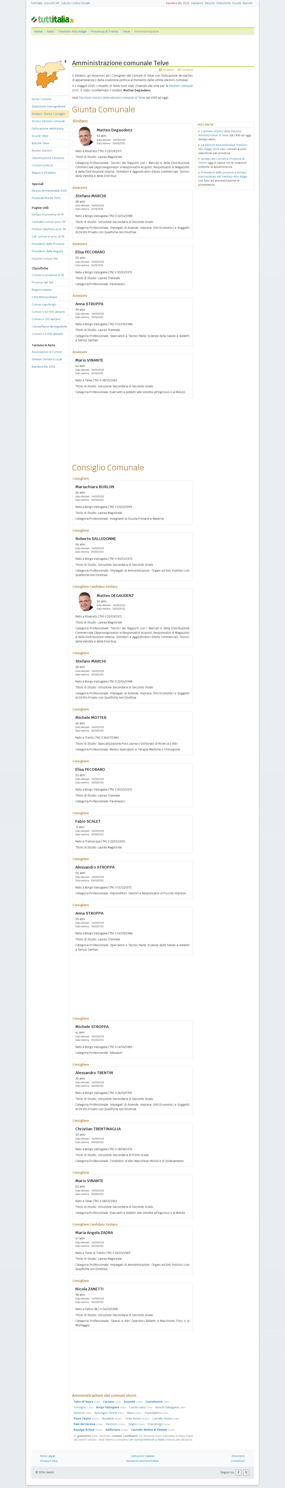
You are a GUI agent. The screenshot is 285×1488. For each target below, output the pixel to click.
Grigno (136, 1424)
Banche (247, 3)
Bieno (134, 1413)
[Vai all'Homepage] (54, 19)
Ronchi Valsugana (170, 1407)
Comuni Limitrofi (42, 165)
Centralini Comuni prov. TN (48, 222)
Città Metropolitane (44, 297)
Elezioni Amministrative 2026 (49, 190)
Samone (83, 1413)
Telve (126, 31)
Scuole (236, 3)
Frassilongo (159, 1424)
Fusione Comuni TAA (45, 258)
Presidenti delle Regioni (47, 251)
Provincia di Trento (104, 31)
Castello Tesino (166, 1418)
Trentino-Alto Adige (72, 31)
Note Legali (47, 1456)
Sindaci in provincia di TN (47, 214)
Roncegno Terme (109, 1413)
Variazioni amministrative (142, 1461)
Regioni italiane (42, 290)
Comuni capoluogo (44, 304)
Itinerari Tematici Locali (47, 359)
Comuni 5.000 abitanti (47, 334)
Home (38, 31)
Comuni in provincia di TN (48, 275)
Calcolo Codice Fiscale (75, 3)
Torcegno (83, 1407)
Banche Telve (40, 143)
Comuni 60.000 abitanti (48, 312)
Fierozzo (115, 1424)
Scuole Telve (40, 136)
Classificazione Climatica (48, 158)
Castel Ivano (140, 1407)
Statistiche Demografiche (49, 106)
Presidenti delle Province (48, 244)
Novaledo (112, 1418)
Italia (50, 31)
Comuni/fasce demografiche (49, 326)
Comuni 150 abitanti (46, 319)
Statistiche (223, 3)
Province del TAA (42, 282)
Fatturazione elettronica (47, 128)
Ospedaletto (156, 1413)
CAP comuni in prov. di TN (48, 236)
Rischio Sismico (42, 150)
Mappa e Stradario (44, 172)
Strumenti (238, 1456)
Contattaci (238, 1461)
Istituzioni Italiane (142, 1456)
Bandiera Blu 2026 (177, 3)
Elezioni (210, 3)
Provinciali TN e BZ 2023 (46, 198)
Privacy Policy (49, 1461)
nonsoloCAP (52, 3)
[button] (238, 1473)
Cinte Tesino (137, 1418)
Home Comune (41, 99)
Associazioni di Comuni (47, 352)
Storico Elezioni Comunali (48, 121)
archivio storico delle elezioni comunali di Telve (112, 97)
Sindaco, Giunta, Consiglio (48, 114)
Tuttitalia (36, 3)
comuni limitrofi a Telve (149, 1439)
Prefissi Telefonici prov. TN (49, 229)
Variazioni (197, 3)
